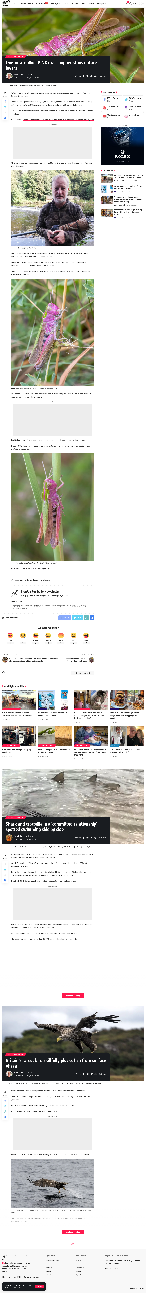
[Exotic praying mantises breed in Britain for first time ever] (55, 736)
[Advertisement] (52, 143)
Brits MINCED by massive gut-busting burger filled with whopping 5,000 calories (128, 212)
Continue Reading (73, 995)
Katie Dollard (19, 836)
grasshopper (70, 93)
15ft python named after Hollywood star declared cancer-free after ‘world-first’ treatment (90, 752)
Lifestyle (114, 745)
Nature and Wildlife (16, 56)
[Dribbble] (133, 116)
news (41, 580)
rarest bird (23, 1091)
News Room (18, 75)
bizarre (29, 580)
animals (23, 580)
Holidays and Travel (120, 181)
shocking (46, 580)
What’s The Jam (66, 875)
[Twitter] (133, 99)
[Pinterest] (111, 108)
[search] (130, 3)
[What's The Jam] (6, 3)
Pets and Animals (119, 205)
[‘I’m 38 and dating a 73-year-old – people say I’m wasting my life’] (127, 736)
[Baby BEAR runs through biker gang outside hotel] (19, 736)
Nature (35, 580)
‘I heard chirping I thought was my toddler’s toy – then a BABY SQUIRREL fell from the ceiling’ (128, 199)
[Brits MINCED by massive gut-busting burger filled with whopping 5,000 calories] (107, 212)
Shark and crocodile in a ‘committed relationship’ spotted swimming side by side (58, 120)
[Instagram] (133, 108)
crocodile (61, 854)
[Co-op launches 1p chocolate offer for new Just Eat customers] (107, 189)
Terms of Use (16, 1288)
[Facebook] (111, 99)
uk (51, 580)
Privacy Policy (75, 606)
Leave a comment (84, 673)
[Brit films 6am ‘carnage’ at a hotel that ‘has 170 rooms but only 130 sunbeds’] (107, 178)
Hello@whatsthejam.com (39, 568)
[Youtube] (111, 116)
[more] (109, 3)
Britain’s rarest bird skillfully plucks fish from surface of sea (49, 881)
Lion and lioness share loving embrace (40, 1111)
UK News (117, 192)
